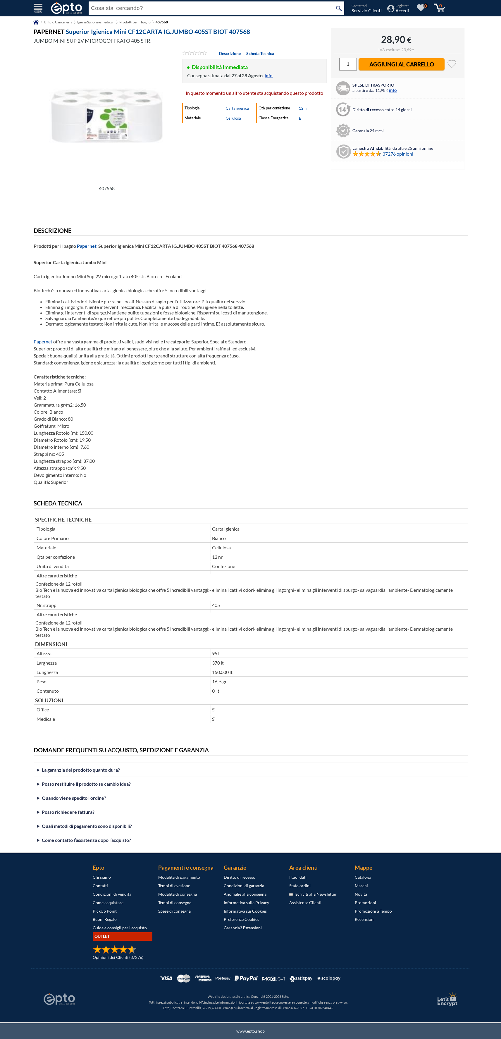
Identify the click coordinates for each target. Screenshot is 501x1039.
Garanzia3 (243, 927)
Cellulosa (233, 118)
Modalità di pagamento (179, 877)
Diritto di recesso (239, 877)
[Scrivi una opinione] (194, 53)
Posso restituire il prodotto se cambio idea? (86, 784)
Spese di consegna (174, 911)
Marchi (361, 885)
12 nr (303, 108)
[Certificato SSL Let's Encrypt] (446, 999)
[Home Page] (36, 24)
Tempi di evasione (174, 885)
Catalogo (363, 877)
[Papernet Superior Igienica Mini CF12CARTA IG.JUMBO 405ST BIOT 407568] (107, 116)
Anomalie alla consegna (245, 894)
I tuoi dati (298, 877)
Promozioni (365, 902)
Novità (361, 894)
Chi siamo (102, 877)
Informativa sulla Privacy (246, 902)
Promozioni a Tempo (373, 911)
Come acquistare (108, 902)
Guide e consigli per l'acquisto (120, 927)
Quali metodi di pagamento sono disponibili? (87, 826)
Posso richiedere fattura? (68, 812)
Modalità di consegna (177, 894)
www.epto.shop (250, 1030)
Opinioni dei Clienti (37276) (118, 957)
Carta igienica (237, 108)
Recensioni (365, 919)
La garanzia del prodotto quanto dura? (81, 770)
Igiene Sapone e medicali (95, 22)
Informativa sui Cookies (245, 911)
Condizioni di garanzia (244, 885)
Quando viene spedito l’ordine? (74, 798)
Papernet (87, 246)
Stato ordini (300, 885)
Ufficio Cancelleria (58, 22)
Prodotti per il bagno (135, 22)
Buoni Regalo (105, 919)
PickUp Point (105, 911)
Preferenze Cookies (241, 919)
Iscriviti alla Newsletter (315, 894)
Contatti (100, 885)
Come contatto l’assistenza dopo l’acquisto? (86, 840)
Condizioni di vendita (112, 894)
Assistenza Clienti (305, 902)
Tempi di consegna (174, 902)
